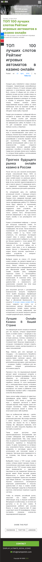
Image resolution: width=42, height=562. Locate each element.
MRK (4, 1)
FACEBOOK (10, 530)
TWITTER (21, 530)
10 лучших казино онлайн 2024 (23, 302)
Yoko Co (27, 76)
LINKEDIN (32, 530)
